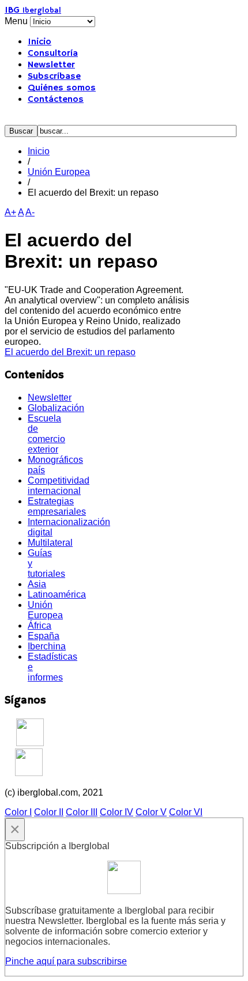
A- (30, 212)
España (43, 636)
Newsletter (51, 65)
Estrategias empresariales (57, 506)
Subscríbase (54, 76)
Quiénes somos (62, 88)
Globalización (56, 408)
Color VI (185, 812)
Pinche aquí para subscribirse (66, 961)
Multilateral (50, 542)
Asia (37, 584)
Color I (18, 812)
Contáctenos (56, 99)
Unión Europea (59, 172)
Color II (48, 812)
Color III (81, 812)
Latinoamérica (57, 594)
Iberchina (47, 646)
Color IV (116, 812)
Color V (151, 812)
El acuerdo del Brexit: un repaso (70, 352)
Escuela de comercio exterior (46, 433)
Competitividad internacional (58, 486)
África (39, 625)
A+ (10, 212)
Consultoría (53, 53)
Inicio (39, 42)
